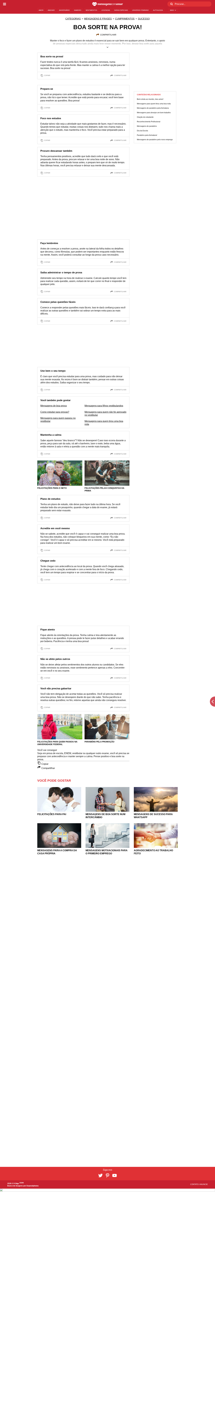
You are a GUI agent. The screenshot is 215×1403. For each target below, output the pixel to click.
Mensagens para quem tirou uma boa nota (104, 422)
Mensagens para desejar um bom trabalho (154, 113)
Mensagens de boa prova (53, 405)
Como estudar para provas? (54, 412)
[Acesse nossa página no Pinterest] (107, 1175)
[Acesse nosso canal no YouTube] (114, 1175)
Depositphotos (32, 1186)
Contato (194, 1184)
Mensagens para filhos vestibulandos (104, 405)
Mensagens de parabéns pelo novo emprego (155, 140)
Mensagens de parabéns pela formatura (153, 108)
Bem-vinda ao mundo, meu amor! (150, 99)
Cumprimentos (125, 19)
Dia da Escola (142, 131)
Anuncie (204, 1184)
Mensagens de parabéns (147, 126)
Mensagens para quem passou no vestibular (58, 419)
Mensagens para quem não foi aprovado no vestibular (105, 413)
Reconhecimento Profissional (148, 122)
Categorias (73, 19)
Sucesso (144, 19)
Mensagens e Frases (98, 19)
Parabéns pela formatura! (147, 135)
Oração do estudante (145, 117)
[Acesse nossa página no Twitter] (100, 1175)
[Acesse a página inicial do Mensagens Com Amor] (107, 4)
